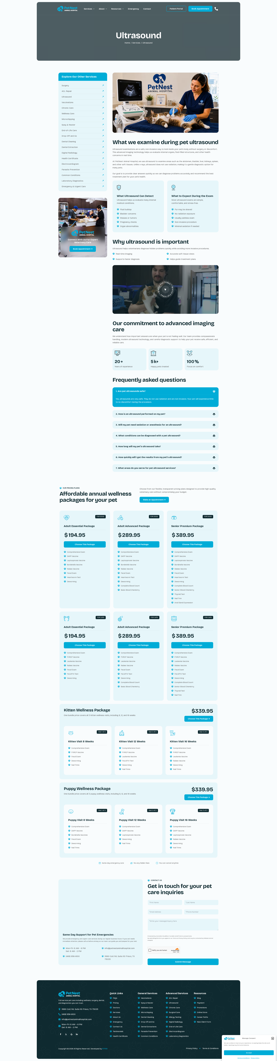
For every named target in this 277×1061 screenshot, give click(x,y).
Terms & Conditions (243, 1058)
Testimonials (118, 1031)
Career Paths (202, 1017)
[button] (273, 1038)
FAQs (115, 998)
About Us (117, 1017)
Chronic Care (174, 1008)
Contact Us (117, 1027)
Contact (147, 9)
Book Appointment (200, 9)
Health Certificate (120, 1036)
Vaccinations (146, 998)
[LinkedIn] (77, 1034)
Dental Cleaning (147, 1017)
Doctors (116, 1008)
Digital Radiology (176, 1022)
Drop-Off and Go (147, 1022)
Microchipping (147, 1012)
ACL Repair (173, 998)
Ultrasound (173, 1003)
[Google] (71, 1034)
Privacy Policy (255, 1058)
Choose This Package (85, 544)
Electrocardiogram (176, 1031)
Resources (116, 9)
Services (88, 9)
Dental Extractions (148, 1027)
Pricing (116, 1003)
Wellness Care (147, 1008)
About (102, 9)
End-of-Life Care (175, 1027)
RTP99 (104, 1049)
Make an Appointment (153, 500)
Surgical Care (174, 1012)
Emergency (133, 9)
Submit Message (183, 962)
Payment (200, 1003)
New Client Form (204, 1022)
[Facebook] (60, 1034)
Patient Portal (176, 9)
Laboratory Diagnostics (179, 1036)
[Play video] (165, 289)
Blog (199, 998)
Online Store (202, 1012)
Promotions (202, 1008)
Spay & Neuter (147, 1003)
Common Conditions (149, 1036)
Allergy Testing (175, 1017)
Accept (249, 1053)
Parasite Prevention (149, 1031)
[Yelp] (66, 1034)
